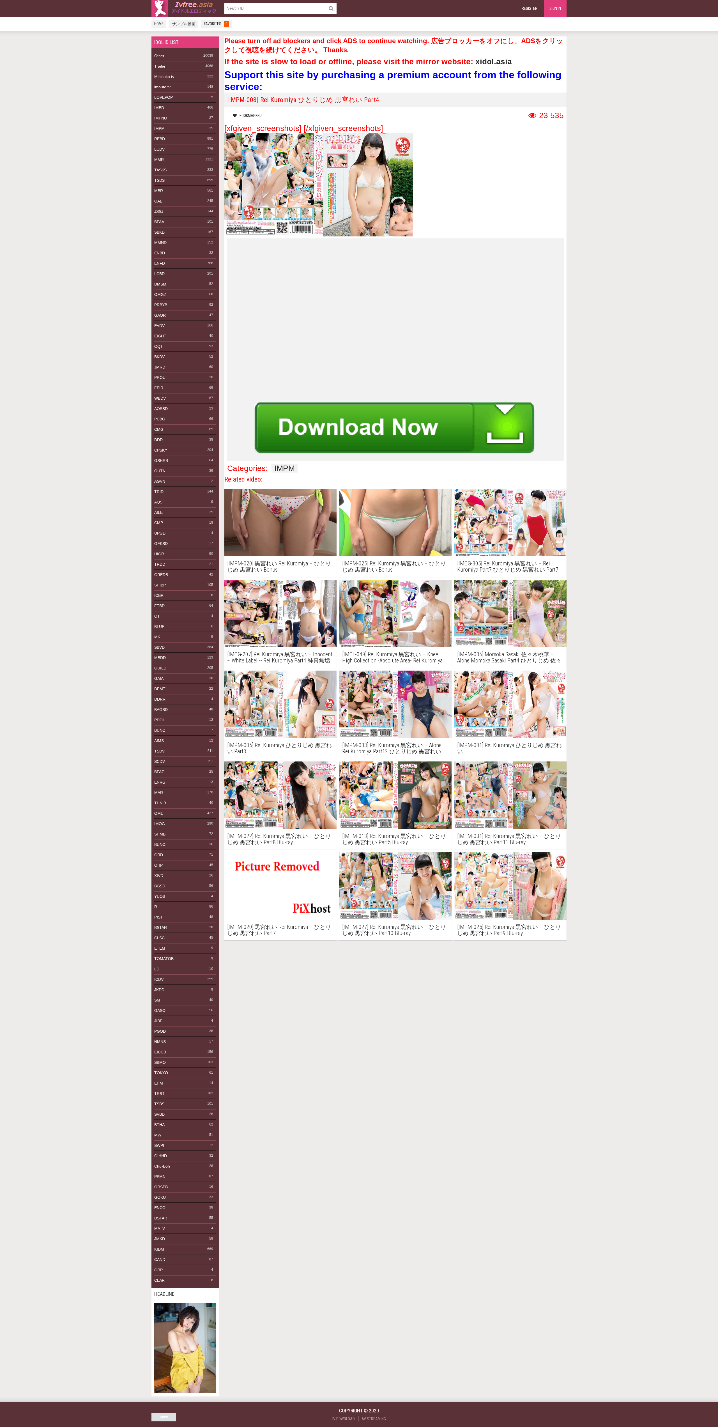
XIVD (158, 875)
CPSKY (160, 450)
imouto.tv (162, 87)
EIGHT (160, 336)
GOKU (160, 1197)
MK (157, 637)
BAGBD (161, 709)
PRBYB (160, 305)
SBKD (159, 232)
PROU (159, 377)
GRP (158, 1270)
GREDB (161, 574)
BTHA (159, 1124)
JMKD (159, 1239)
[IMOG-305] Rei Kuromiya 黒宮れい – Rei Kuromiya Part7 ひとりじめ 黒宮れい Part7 (507, 566)
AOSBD (161, 408)
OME (158, 813)
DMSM (160, 284)
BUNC (159, 730)
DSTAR (160, 1218)
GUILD (160, 668)
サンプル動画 (183, 24)
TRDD (159, 564)
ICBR (159, 595)
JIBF (158, 1021)
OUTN (159, 471)
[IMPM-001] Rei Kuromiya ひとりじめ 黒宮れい (509, 748)
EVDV (159, 325)
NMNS (160, 1041)
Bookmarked (251, 115)
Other (159, 56)
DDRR (159, 699)
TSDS (159, 180)
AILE (158, 512)
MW (157, 1135)
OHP (158, 865)
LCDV (159, 149)
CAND (159, 1259)
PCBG (159, 419)
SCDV (159, 761)
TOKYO (161, 1073)
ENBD (159, 253)
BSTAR (160, 927)
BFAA (159, 222)
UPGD (159, 533)
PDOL (159, 720)
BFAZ (159, 772)
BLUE (159, 626)
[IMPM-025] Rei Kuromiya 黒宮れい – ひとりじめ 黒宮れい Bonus (394, 566)
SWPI (159, 1145)
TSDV (159, 751)
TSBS (159, 1104)
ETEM (159, 948)
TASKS (160, 170)
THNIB (160, 803)
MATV (159, 1228)
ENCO (159, 1207)
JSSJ (158, 211)
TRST (159, 1093)
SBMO (160, 1062)
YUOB (159, 896)
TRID (159, 491)
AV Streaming (374, 1419)
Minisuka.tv (164, 76)
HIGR (159, 554)
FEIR (158, 388)
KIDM (159, 1249)
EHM (158, 1083)
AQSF (159, 502)
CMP (158, 523)
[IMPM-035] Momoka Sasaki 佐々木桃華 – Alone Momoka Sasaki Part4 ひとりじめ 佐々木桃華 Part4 (509, 657)
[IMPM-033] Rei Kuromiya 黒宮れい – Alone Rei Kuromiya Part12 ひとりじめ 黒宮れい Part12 (391, 748)
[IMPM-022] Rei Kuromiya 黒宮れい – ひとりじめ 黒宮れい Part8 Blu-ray (279, 839)
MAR (158, 792)
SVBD (159, 1114)
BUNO (159, 844)
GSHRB (161, 460)
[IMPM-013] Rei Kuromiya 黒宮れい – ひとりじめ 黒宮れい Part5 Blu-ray (394, 839)
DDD (158, 440)
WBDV (160, 398)
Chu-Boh (162, 1166)
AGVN (159, 481)
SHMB (159, 834)
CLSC (159, 938)
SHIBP (160, 585)
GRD (158, 855)
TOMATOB (164, 958)
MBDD (160, 657)
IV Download (343, 1419)
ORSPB (161, 1187)
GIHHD (160, 1156)
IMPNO (160, 118)
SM (157, 1000)
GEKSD (161, 543)
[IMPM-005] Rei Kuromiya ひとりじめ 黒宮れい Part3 (279, 748)
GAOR (160, 315)
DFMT (159, 689)
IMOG (159, 823)
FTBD (159, 606)
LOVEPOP (163, 97)
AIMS (159, 740)
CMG (159, 429)
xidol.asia (493, 61)
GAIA (159, 678)
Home (159, 24)
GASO (159, 1010)
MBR (158, 190)
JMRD (159, 367)
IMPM (159, 128)
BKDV (159, 357)
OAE (158, 201)
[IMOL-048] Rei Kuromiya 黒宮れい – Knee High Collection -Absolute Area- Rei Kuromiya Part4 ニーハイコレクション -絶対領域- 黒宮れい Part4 (394, 657)
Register (529, 8)
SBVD (159, 647)
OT (157, 616)
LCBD (159, 273)
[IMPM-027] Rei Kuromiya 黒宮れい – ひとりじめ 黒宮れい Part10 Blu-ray (394, 930)
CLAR (159, 1280)
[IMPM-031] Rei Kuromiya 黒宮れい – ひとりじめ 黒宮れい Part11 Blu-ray (509, 839)
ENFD (159, 263)
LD (156, 969)
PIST (158, 917)
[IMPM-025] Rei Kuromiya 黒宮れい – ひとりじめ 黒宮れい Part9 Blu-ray (509, 930)
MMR (159, 159)
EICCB (160, 1052)
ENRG (159, 782)
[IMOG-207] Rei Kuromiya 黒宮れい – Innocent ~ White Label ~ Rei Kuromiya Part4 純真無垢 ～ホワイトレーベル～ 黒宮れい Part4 (279, 657)
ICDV (159, 979)
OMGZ (160, 294)
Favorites (215, 24)
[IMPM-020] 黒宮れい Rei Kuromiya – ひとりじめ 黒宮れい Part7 (279, 930)
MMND (160, 242)
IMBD (159, 107)
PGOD (160, 1031)
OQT (158, 346)
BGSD (159, 886)
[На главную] (185, 8)
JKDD (159, 990)
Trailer (159, 66)
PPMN (159, 1176)
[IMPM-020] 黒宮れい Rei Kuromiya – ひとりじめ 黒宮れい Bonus (279, 566)
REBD (159, 139)
